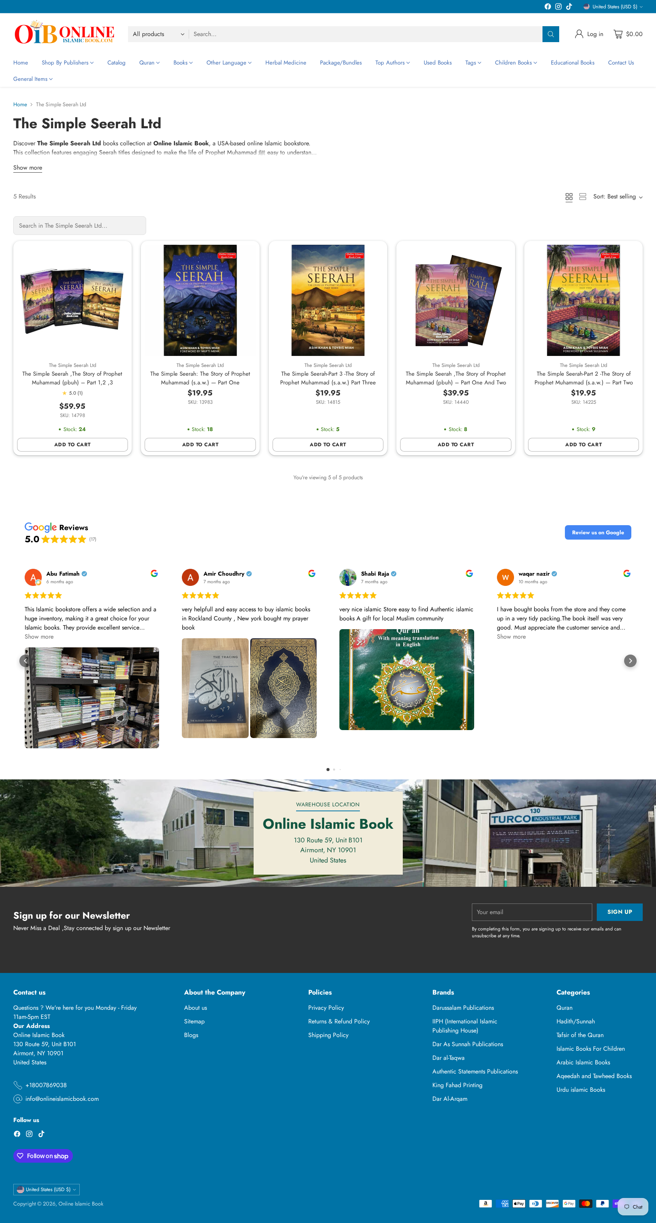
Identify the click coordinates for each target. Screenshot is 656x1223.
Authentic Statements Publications (475, 1071)
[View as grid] (569, 196)
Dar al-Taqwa (448, 1057)
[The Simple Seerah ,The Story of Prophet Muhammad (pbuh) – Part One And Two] (455, 300)
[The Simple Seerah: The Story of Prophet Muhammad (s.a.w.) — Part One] (200, 300)
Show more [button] (39, 636)
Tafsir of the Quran (580, 1035)
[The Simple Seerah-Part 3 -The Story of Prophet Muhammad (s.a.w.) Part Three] (328, 300)
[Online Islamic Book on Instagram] (558, 8)
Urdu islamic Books (581, 1089)
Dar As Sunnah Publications (467, 1044)
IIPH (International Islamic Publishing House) (464, 1026)
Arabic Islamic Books (583, 1062)
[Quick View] (118, 254)
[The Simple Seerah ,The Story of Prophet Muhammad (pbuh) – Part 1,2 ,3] (72, 300)
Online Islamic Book (80, 1203)
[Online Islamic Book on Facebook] (548, 8)
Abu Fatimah (63, 574)
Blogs (191, 1035)
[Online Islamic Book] (64, 34)
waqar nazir (534, 574)
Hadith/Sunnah (576, 1021)
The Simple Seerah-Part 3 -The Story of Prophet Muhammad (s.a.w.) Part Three (328, 378)
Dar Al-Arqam (449, 1098)
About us (195, 1007)
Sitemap (194, 1021)
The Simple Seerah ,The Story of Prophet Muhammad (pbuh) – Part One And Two (456, 378)
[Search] (550, 34)
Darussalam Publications (463, 1007)
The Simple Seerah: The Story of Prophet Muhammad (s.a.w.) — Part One (200, 378)
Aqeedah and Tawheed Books (594, 1076)
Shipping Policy (328, 1035)
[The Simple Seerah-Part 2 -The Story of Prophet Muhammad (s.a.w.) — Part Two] (583, 300)
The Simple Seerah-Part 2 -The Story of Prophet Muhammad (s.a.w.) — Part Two (584, 378)
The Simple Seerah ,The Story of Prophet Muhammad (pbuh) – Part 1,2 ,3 (72, 378)
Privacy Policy (326, 1007)
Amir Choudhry (223, 574)
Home (20, 104)
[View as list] (582, 196)
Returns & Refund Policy (339, 1021)
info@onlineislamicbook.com (62, 1098)
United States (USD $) (615, 6)
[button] (598, 532)
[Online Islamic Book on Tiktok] (569, 8)
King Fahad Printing (457, 1085)
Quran (564, 1007)
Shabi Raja (375, 574)
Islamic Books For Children (591, 1048)
